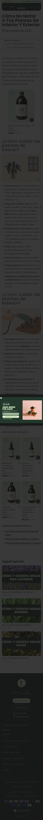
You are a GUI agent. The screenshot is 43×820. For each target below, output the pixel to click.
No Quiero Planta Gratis (7, 418)
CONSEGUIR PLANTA (11, 416)
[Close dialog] (1, 398)
